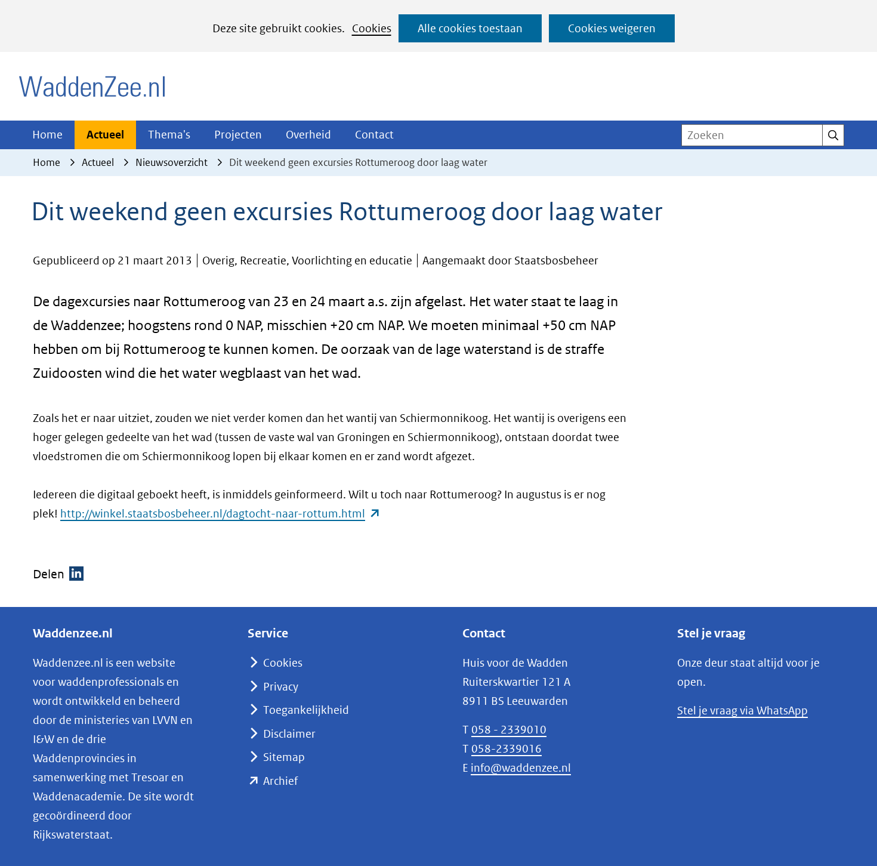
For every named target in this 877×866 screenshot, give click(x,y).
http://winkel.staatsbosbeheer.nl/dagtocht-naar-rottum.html (220, 513)
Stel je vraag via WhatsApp (742, 710)
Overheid (308, 134)
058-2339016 (506, 749)
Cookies (371, 28)
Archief (280, 781)
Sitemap (284, 757)
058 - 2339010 (508, 729)
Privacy (280, 687)
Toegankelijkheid (306, 710)
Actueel (105, 134)
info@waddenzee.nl (521, 768)
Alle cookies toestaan (470, 28)
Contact (374, 134)
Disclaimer (289, 734)
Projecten (238, 134)
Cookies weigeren (612, 28)
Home (47, 134)
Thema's (169, 134)
